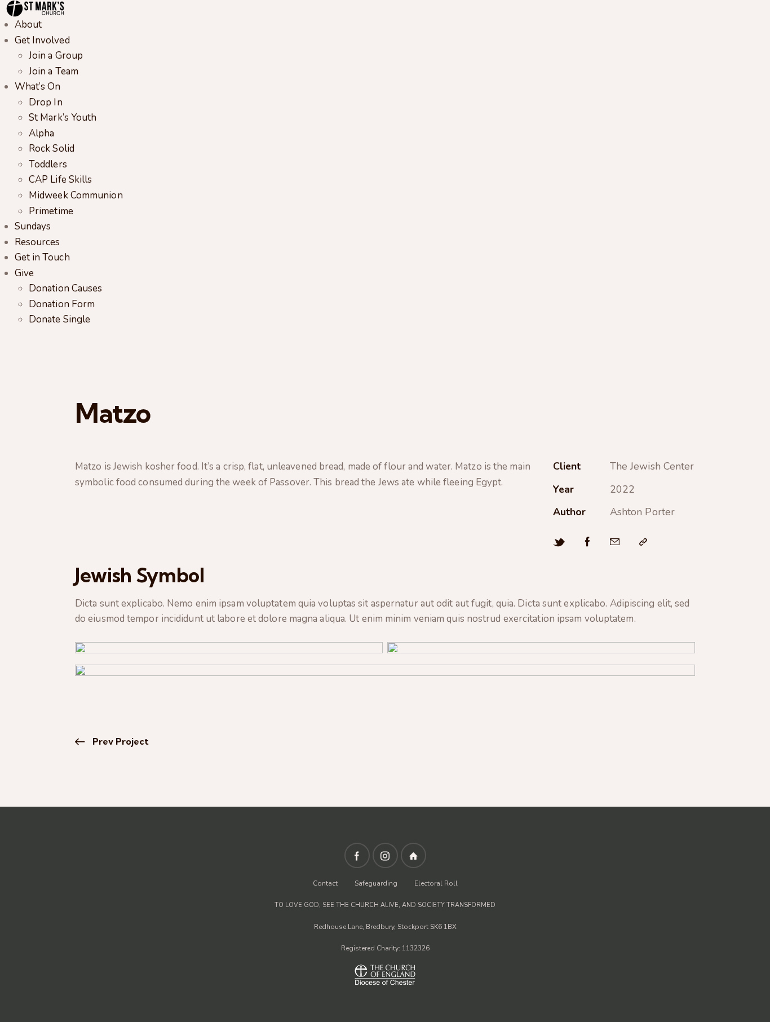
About (28, 24)
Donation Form (62, 304)
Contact (326, 883)
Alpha (42, 133)
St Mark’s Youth (63, 117)
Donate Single (59, 319)
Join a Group (56, 55)
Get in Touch (42, 257)
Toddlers (48, 164)
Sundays (33, 226)
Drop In (46, 102)
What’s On (38, 86)
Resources (37, 242)
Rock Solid (51, 148)
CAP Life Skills (60, 179)
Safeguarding (376, 883)
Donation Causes (66, 288)
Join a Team (53, 71)
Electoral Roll (436, 883)
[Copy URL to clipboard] (643, 542)
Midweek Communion (76, 195)
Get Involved (42, 40)
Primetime (51, 211)
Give (24, 273)
